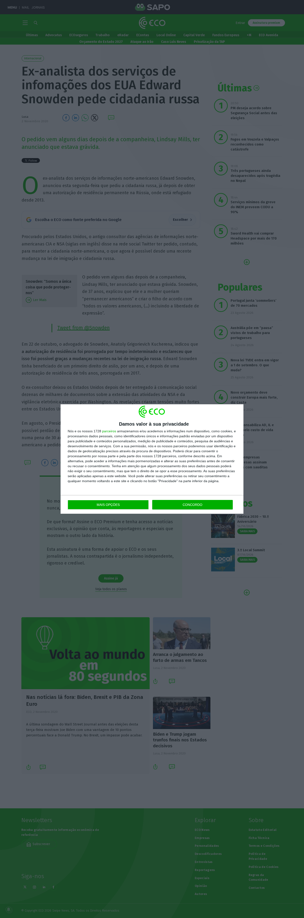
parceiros (109, 431)
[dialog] (152, 459)
